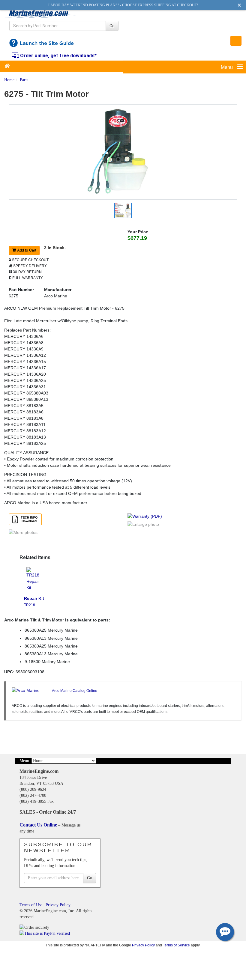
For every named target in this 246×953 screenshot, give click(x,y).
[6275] (123, 151)
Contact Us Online (39, 824)
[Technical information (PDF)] (26, 519)
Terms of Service (176, 945)
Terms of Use (31, 905)
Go (112, 25)
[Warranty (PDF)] (146, 516)
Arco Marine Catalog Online (74, 691)
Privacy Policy (58, 905)
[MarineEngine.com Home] (40, 14)
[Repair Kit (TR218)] (37, 579)
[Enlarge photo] (144, 525)
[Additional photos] (63, 535)
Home (9, 80)
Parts (24, 80)
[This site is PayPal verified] (46, 933)
